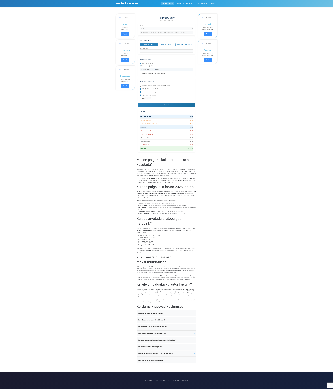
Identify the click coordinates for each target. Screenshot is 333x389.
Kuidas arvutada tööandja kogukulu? (150, 347)
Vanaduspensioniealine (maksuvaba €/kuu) (153, 73)
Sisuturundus (184, 380)
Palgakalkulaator (167, 3)
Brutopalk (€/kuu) (144, 48)
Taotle (125, 34)
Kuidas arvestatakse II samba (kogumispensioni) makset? (157, 340)
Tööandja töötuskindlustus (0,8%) (150, 88)
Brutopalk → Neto (149, 44)
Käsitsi (152, 66)
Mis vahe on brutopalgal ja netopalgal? (151, 313)
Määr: (143, 98)
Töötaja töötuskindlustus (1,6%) (149, 92)
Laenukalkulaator (201, 3)
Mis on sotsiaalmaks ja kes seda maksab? (152, 333)
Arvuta (166, 105)
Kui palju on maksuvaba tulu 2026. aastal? (151, 320)
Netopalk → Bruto (166, 44)
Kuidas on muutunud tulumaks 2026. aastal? (152, 327)
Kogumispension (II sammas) (149, 95)
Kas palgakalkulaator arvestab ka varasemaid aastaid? (156, 353)
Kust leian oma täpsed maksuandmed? (150, 360)
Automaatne (144, 66)
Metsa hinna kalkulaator (184, 3)
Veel (212, 3)
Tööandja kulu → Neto (184, 44)
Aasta (141, 25)
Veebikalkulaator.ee (127, 3)
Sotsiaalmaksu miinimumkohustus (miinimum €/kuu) (156, 85)
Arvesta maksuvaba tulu (147, 63)
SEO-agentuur (176, 380)
